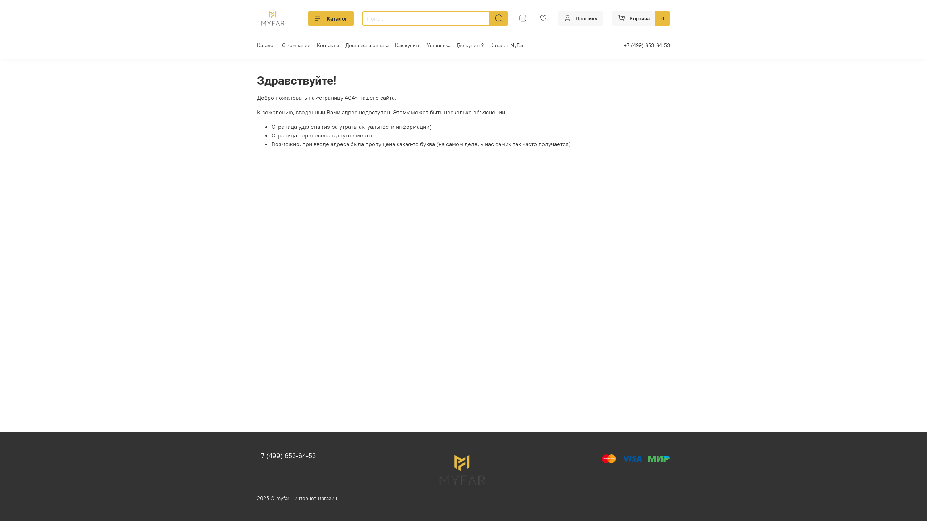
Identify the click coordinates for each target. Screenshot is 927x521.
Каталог (337, 18)
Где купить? (470, 45)
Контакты (328, 45)
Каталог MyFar (507, 45)
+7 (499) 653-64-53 (647, 45)
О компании (296, 45)
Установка (438, 45)
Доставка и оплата (367, 45)
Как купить (407, 45)
